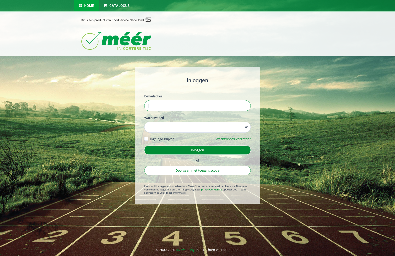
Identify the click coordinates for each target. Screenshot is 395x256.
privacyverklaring (211, 189)
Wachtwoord (154, 118)
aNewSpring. (186, 250)
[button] (86, 5)
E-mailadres (153, 96)
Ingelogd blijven (162, 139)
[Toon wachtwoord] (246, 127)
